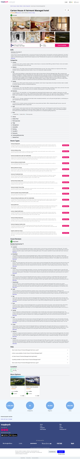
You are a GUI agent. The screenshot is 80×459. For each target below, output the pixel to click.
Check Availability (62, 45)
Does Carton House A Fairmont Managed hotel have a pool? (25, 350)
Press (41, 426)
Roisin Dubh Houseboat (32, 387)
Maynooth (19, 12)
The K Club (14, 387)
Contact (61, 427)
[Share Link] (68, 10)
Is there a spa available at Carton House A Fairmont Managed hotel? (27, 353)
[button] (47, 45)
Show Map (14, 370)
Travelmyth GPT (63, 429)
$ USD (66, 2)
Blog (60, 424)
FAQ (60, 426)
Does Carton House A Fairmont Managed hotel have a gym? (25, 362)
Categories (42, 427)
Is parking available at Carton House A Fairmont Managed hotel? (26, 359)
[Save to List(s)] (65, 10)
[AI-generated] (18, 92)
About (41, 424)
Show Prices (65, 145)
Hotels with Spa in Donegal (6, 419)
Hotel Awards (43, 429)
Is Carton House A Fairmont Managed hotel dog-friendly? (24, 356)
